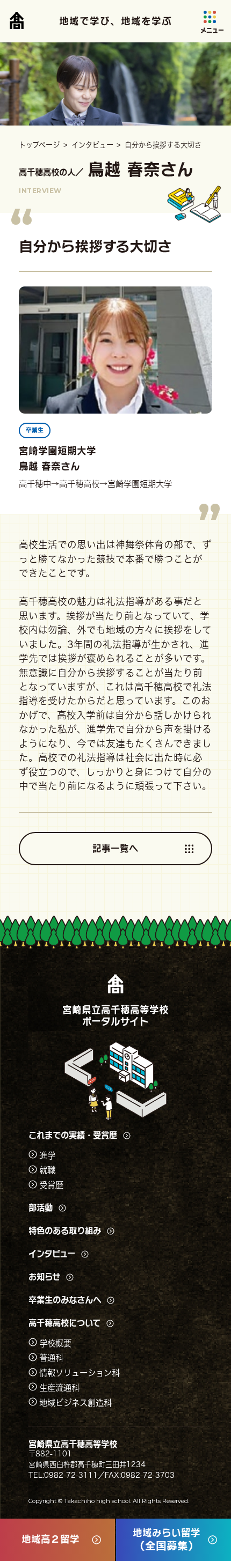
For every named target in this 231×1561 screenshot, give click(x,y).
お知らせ (44, 1276)
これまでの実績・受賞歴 (72, 1135)
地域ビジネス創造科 (75, 1402)
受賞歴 (51, 1185)
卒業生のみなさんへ (64, 1299)
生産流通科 (59, 1387)
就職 (47, 1170)
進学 (47, 1155)
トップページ (39, 145)
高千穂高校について (64, 1323)
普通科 (51, 1357)
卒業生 (35, 430)
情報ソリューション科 (79, 1372)
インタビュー (51, 1254)
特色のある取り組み (64, 1231)
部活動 (40, 1207)
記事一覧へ (115, 848)
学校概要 (55, 1342)
